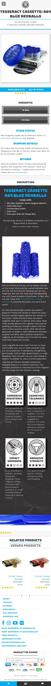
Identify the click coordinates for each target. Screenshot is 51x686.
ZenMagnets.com (11, 639)
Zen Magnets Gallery (14, 646)
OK (41, 660)
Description (25, 182)
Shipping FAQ (10, 616)
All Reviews (10, 613)
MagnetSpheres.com (13, 642)
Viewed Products (26, 545)
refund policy (21, 172)
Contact (8, 602)
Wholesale (9, 609)
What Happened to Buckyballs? (20, 632)
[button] (21, 93)
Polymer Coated (29, 22)
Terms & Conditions (20, 675)
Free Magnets (9, 635)
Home (17, 22)
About (6, 599)
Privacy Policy (32, 675)
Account (8, 606)
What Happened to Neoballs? (18, 628)
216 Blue (26, 120)
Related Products (25, 540)
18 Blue (25, 110)
